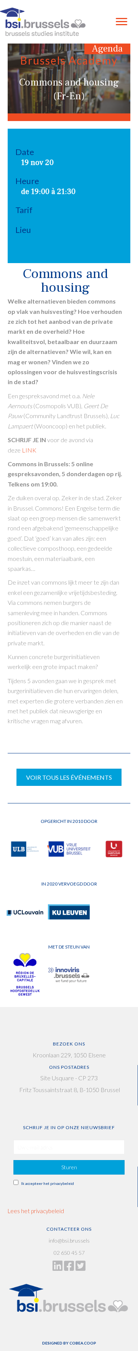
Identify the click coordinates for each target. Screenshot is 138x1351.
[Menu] (121, 21)
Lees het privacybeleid (36, 1210)
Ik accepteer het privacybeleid (47, 1183)
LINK (29, 450)
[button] (69, 1167)
